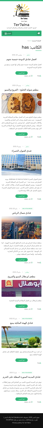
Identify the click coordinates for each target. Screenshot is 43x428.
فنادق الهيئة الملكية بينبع (21, 323)
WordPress (9, 420)
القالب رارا (26, 420)
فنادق (28, 55)
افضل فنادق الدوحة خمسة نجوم (21, 59)
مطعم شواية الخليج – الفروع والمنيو (21, 89)
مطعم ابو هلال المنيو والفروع (21, 276)
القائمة (9, 33)
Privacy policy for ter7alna (21, 422)
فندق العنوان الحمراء (21, 150)
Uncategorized (27, 208)
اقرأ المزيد (21, 73)
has (38, 76)
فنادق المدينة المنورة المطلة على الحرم (21, 377)
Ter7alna (21, 24)
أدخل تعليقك (27, 76)
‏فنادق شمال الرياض (21, 212)
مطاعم (27, 85)
